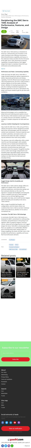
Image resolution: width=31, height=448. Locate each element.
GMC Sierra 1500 (13, 249)
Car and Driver (23, 249)
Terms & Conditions (6, 379)
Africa (16, 244)
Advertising (4, 374)
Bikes (2, 405)
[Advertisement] (15, 324)
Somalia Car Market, (14, 247)
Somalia (11, 244)
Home (2, 14)
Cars (2, 391)
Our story (3, 372)
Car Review (4, 31)
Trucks (3, 395)
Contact (3, 384)
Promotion (4, 381)
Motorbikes (4, 393)
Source (3, 69)
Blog (6, 14)
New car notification (15, 428)
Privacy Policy (5, 377)
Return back (7, 11)
